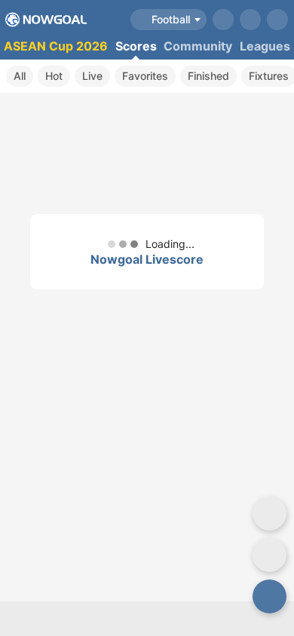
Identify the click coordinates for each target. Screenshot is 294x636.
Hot (54, 75)
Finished (208, 75)
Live (92, 75)
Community (198, 46)
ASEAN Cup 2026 (56, 46)
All (20, 75)
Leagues (265, 46)
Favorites (145, 75)
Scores (136, 46)
